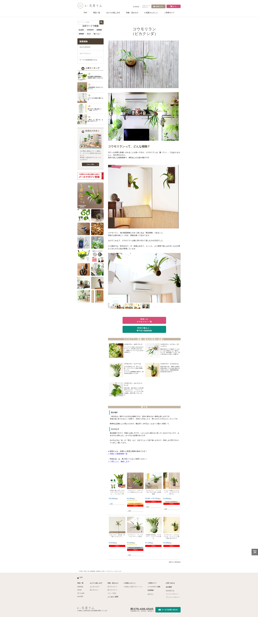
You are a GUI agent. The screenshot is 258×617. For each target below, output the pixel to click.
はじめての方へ (95, 586)
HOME (81, 571)
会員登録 (136, 6)
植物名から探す (100, 571)
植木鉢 (79, 590)
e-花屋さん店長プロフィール (133, 586)
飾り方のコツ (94, 590)
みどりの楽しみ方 (113, 13)
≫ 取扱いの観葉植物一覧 (117, 454)
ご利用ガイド (169, 13)
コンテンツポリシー (172, 594)
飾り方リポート (113, 590)
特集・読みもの (132, 13)
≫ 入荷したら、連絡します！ (119, 461)
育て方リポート (113, 586)
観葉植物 (92, 571)
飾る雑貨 (80, 596)
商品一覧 (96, 13)
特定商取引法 (170, 591)
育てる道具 (80, 593)
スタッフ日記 (112, 593)
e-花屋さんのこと (151, 13)
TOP (85, 13)
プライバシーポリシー (173, 597)
